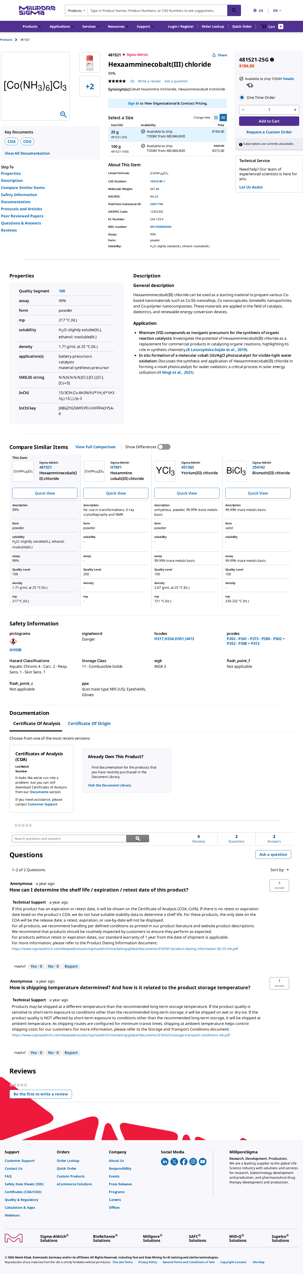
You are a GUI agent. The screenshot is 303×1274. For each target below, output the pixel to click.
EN (275, 10)
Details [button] (288, 78)
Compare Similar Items (23, 187)
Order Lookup (213, 26)
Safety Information (19, 194)
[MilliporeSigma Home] (37, 10)
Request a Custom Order (269, 132)
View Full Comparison (96, 446)
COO (27, 141)
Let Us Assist (251, 187)
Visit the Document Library (109, 785)
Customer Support (43, 804)
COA (12, 141)
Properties (11, 173)
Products (6, 40)
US (261, 10)
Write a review (149, 81)
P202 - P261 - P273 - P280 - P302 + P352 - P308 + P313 (256, 641)
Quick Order (242, 26)
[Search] (234, 10)
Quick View (45, 493)
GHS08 (15, 649)
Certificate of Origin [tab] (89, 723)
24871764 (156, 204)
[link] (23, 825)
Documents (39, 792)
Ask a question (176, 81)
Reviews (9, 230)
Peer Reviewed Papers (22, 216)
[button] (180, 26)
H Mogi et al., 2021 (175, 372)
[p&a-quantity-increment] (295, 110)
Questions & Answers (21, 223)
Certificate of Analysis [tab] (36, 723)
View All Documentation (27, 153)
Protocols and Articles (21, 208)
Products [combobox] (75, 10)
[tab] (10, 39)
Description (12, 180)
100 (62, 291)
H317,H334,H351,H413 (174, 638)
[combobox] (153, 10)
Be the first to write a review (42, 1095)
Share (222, 55)
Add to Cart (269, 121)
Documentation (16, 201)
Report (71, 966)
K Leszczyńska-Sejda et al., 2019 (216, 349)
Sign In (133, 103)
